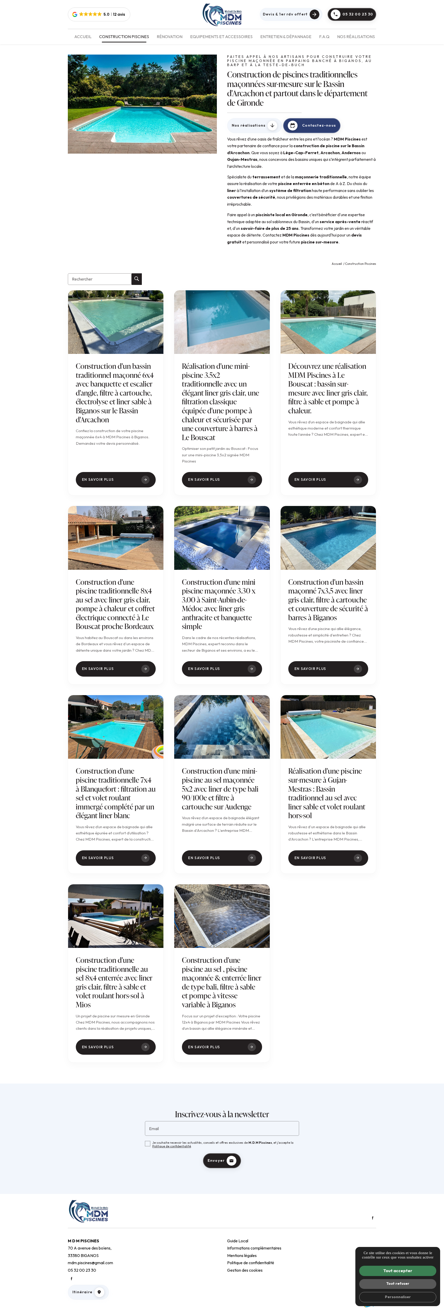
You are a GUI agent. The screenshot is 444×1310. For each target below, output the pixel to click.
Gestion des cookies (245, 1270)
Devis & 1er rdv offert (285, 14)
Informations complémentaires (254, 1248)
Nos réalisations (356, 36)
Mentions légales (242, 1255)
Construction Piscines (124, 36)
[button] (99, 14)
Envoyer (216, 1160)
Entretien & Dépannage (285, 36)
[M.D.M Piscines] (222, 14)
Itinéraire (82, 1292)
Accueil (82, 36)
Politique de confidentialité (171, 1146)
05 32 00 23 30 (358, 14)
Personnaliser (398, 1297)
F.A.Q (324, 36)
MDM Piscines (347, 139)
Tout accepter (397, 1270)
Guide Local (237, 1240)
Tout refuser (397, 1283)
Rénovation (169, 36)
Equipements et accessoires (221, 36)
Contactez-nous (313, 125)
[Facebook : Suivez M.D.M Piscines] (372, 1217)
